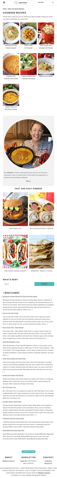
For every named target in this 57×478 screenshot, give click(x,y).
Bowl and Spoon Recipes (16, 9)
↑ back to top (28, 451)
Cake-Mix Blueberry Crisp (11, 342)
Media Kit (48, 463)
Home (5, 9)
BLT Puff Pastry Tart (9, 387)
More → (28, 181)
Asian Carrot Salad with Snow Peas (14, 358)
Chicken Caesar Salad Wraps (12, 402)
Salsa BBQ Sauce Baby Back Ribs (13, 430)
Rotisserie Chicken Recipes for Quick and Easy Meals (20, 296)
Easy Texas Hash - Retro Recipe (13, 327)
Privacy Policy (9, 461)
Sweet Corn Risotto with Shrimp (13, 375)
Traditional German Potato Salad (13, 418)
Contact (48, 461)
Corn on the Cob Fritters (10, 313)
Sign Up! (23, 461)
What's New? (12, 293)
